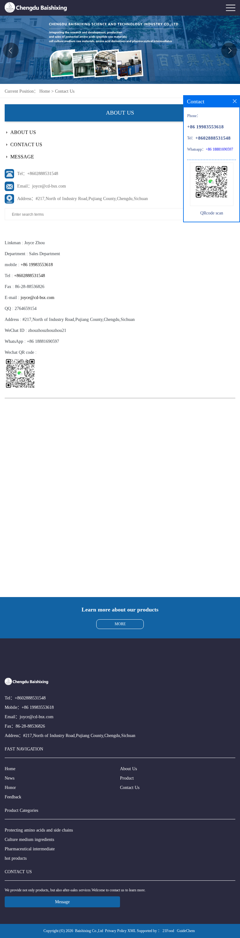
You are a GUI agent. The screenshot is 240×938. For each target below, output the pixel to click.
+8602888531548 (29, 275)
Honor (10, 787)
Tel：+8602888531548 (37, 173)
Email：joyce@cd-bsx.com (41, 186)
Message (62, 901)
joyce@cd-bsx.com (37, 297)
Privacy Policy (116, 931)
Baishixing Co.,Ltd (89, 931)
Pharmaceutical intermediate (30, 849)
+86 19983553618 (37, 264)
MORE (120, 624)
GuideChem (186, 931)
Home (44, 91)
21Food (168, 931)
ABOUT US (23, 132)
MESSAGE (22, 156)
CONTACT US (26, 144)
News (9, 778)
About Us (128, 768)
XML (132, 931)
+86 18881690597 (43, 341)
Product (127, 778)
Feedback (13, 797)
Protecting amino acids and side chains (39, 830)
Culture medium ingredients (29, 839)
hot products (16, 858)
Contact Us (64, 91)
